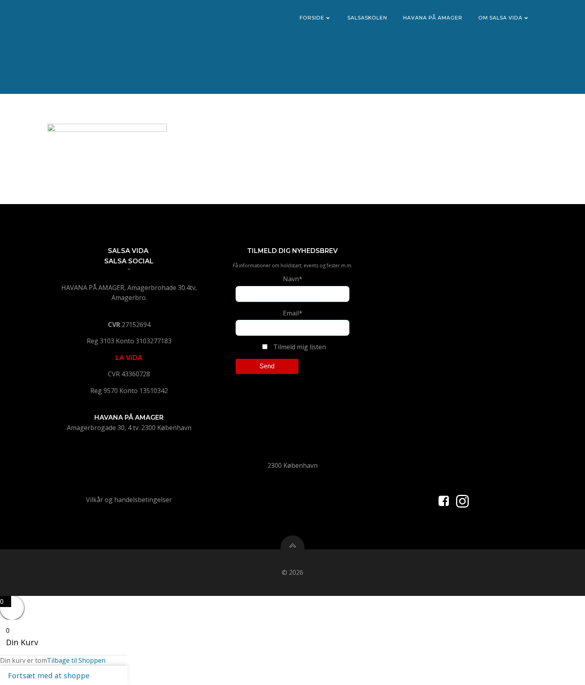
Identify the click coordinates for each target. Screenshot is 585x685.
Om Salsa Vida (500, 18)
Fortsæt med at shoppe (49, 675)
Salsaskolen (367, 18)
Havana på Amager (432, 18)
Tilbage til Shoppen (76, 660)
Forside (312, 18)
